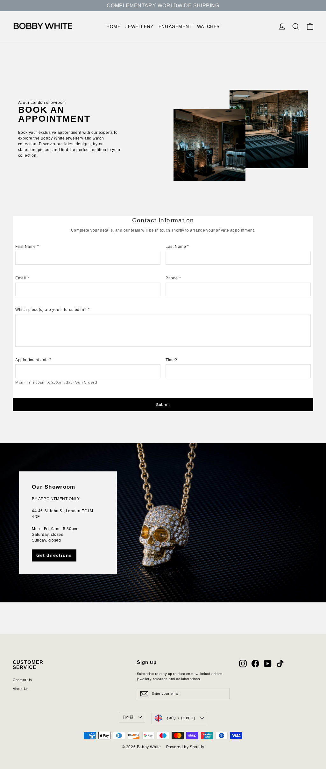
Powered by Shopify (185, 747)
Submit (163, 404)
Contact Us (22, 680)
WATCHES (208, 26)
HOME (113, 26)
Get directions (54, 555)
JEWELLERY (139, 26)
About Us (21, 689)
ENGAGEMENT (175, 26)
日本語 (128, 717)
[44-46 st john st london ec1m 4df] (163, 522)
